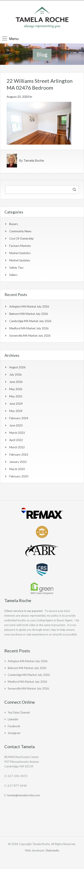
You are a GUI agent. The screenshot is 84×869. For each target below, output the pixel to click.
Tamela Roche (33, 161)
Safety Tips (16, 267)
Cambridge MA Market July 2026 (30, 321)
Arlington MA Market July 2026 (29, 306)
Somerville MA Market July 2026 (30, 335)
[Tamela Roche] (42, 17)
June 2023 (16, 425)
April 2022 (16, 440)
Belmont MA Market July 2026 (28, 313)
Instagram (14, 733)
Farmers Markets (20, 245)
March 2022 (17, 447)
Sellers (13, 275)
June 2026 (16, 381)
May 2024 (15, 411)
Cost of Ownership (21, 238)
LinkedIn (13, 719)
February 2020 (18, 476)
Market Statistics (20, 253)
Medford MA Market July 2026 (29, 328)
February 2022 (18, 454)
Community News (20, 231)
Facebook (14, 726)
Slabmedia (52, 850)
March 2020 (17, 469)
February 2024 (18, 418)
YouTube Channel (19, 712)
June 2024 (16, 403)
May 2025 (15, 396)
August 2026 (17, 367)
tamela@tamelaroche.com (23, 795)
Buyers (13, 224)
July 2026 (15, 374)
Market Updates (19, 260)
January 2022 (18, 461)
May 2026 (15, 389)
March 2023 (17, 432)
